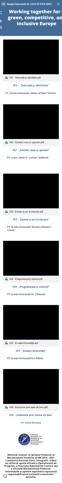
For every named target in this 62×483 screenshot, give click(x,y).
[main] (31, 85)
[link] (31, 60)
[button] (3, 4)
